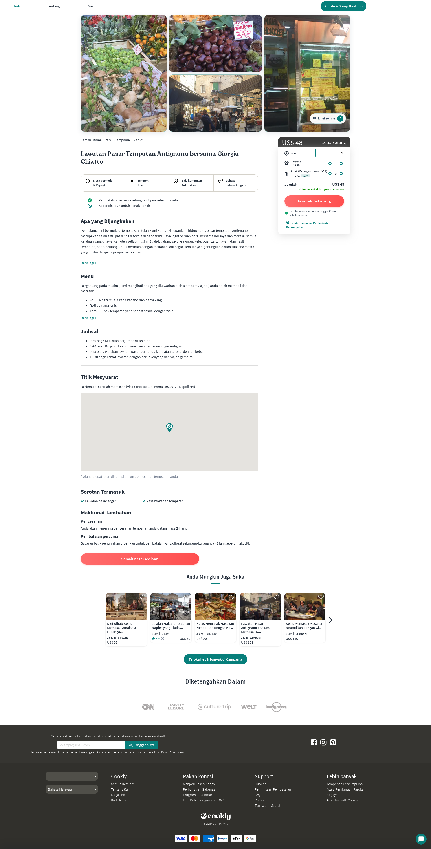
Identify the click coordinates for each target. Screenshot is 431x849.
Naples (138, 140)
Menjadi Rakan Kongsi (199, 784)
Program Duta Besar (197, 794)
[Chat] (421, 839)
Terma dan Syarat (267, 805)
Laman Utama (91, 140)
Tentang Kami (121, 789)
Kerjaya (332, 794)
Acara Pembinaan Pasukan (346, 789)
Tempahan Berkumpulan (345, 784)
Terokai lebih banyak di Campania (215, 659)
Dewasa (296, 163)
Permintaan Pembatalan (273, 789)
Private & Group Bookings (343, 6)
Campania (122, 140)
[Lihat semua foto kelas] (124, 73)
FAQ (257, 794)
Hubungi (261, 784)
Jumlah (290, 185)
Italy (108, 140)
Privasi (259, 800)
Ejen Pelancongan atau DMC (203, 800)
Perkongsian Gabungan (200, 789)
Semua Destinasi (123, 784)
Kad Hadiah (119, 800)
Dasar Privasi (169, 752)
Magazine (118, 794)
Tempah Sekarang (314, 201)
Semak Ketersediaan (140, 558)
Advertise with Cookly (342, 800)
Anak (309, 173)
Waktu (295, 153)
